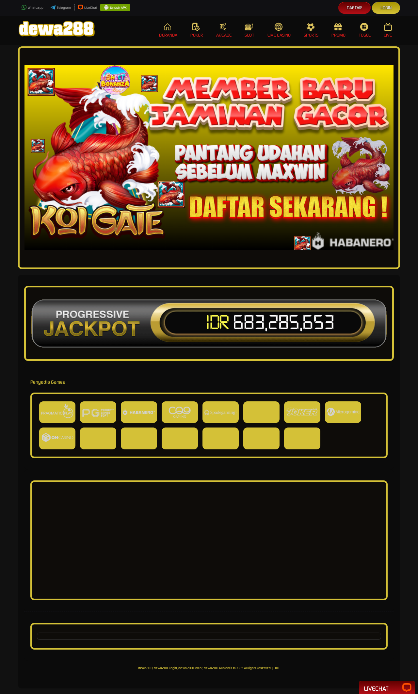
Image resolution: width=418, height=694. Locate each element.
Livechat (376, 688)
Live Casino (279, 35)
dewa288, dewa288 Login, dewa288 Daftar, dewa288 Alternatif (185, 668)
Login (386, 7)
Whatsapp (35, 8)
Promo (338, 35)
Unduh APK (118, 8)
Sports (311, 35)
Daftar (354, 7)
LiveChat (90, 8)
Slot (249, 35)
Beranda (168, 35)
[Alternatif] (209, 590)
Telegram (64, 8)
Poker (196, 35)
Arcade (224, 35)
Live (388, 35)
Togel (365, 35)
